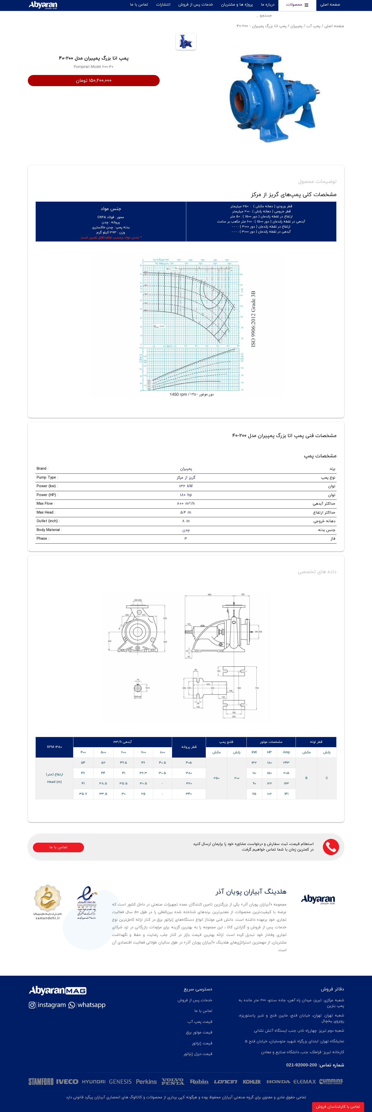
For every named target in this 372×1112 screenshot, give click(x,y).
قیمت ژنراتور (202, 1043)
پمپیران (296, 26)
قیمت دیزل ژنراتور (197, 1054)
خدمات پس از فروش (195, 4)
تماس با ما (139, 4)
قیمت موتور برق (199, 1032)
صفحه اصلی (330, 4)
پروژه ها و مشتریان (237, 4)
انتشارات (163, 4)
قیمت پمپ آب (200, 1022)
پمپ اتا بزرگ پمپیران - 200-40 (261, 26)
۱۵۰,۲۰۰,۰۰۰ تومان (94, 80)
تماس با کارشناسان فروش (338, 1106)
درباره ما (267, 4)
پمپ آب (313, 26)
